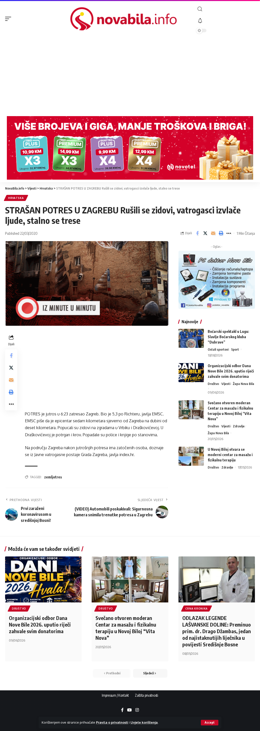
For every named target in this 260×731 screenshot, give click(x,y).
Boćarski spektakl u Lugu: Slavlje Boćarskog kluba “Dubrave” (228, 336)
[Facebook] (122, 710)
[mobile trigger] (9, 19)
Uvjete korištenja (144, 722)
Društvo (213, 384)
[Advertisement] (130, 75)
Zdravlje (239, 426)
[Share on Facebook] (197, 233)
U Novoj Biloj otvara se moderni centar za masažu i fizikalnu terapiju (230, 454)
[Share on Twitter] (205, 233)
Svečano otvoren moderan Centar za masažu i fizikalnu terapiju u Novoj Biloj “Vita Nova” (125, 628)
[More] (228, 233)
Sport (235, 349)
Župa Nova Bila (243, 384)
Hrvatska (16, 197)
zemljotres (53, 477)
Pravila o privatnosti (112, 722)
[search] (225, 9)
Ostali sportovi (218, 349)
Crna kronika (196, 608)
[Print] (220, 233)
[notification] (226, 21)
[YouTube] (129, 710)
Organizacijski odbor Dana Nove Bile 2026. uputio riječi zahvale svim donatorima (231, 371)
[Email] (213, 233)
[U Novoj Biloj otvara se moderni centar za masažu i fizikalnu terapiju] (191, 456)
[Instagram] (137, 710)
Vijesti (225, 384)
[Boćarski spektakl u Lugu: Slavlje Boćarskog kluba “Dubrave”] (191, 338)
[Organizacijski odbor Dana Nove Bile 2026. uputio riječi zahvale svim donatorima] (191, 372)
